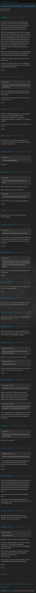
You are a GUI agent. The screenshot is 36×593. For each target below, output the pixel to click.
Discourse (10, 590)
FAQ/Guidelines (17, 584)
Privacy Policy (5, 587)
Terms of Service (28, 584)
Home (2, 584)
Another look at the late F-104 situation (18, 6)
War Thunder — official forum (9, 1)
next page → (4, 574)
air (1, 12)
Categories (9, 584)
